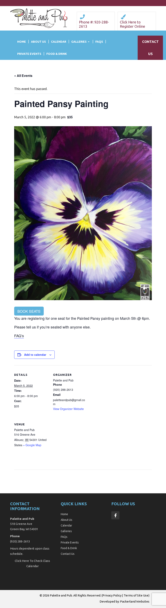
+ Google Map (32, 445)
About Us (38, 41)
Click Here (22, 560)
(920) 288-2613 (20, 541)
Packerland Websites (134, 601)
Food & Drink (56, 53)
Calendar (58, 41)
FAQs (99, 41)
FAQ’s (19, 335)
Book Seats (28, 311)
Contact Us (67, 553)
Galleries (79, 41)
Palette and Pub (61, 595)
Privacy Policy (111, 595)
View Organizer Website (68, 409)
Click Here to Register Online (132, 24)
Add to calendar (35, 355)
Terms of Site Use (136, 595)
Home (21, 41)
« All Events (23, 75)
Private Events (29, 53)
